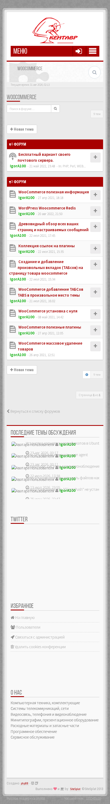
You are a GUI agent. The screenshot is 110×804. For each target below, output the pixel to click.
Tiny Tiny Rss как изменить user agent (57, 454)
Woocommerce (22, 97)
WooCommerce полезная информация (53, 191)
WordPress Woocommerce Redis (47, 208)
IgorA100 (18, 165)
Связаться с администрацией (39, 637)
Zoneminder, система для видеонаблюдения (63, 466)
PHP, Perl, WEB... (74, 166)
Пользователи (27, 627)
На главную (24, 617)
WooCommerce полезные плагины (49, 327)
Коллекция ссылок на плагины (46, 245)
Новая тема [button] (23, 129)
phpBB (24, 783)
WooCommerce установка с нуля (47, 311)
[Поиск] (55, 109)
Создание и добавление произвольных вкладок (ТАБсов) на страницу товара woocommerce (46, 267)
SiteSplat (75, 789)
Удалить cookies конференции (40, 646)
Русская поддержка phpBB (26, 798)
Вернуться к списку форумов (35, 411)
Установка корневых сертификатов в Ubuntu (63, 443)
